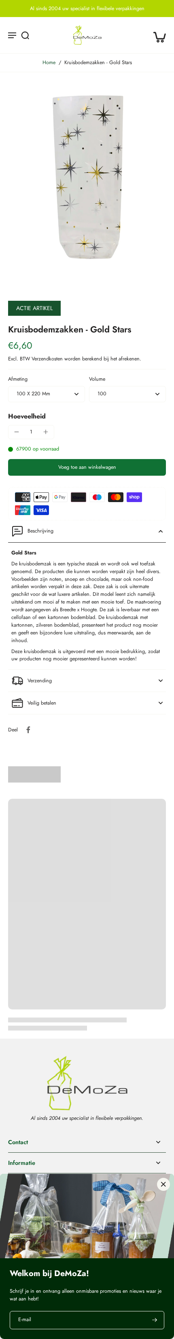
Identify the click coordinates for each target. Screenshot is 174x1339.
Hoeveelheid (27, 416)
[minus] (16, 431)
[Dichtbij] (163, 1184)
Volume (97, 379)
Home (48, 62)
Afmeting (18, 379)
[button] (87, 467)
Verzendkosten (48, 358)
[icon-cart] (157, 35)
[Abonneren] (153, 1320)
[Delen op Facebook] (28, 730)
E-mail (24, 1320)
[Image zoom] (87, 177)
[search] (25, 35)
